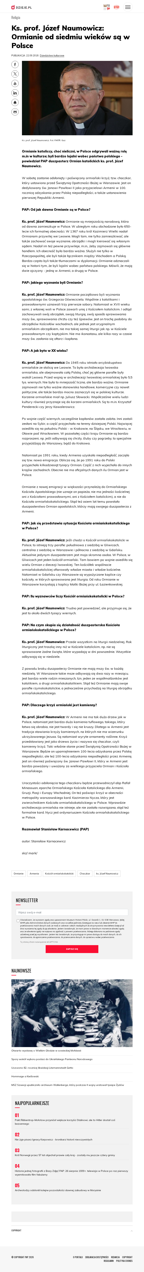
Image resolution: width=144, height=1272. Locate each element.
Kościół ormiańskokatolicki (59, 873)
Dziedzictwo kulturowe (52, 55)
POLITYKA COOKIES (124, 1261)
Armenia (34, 873)
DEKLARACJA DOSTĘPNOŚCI (97, 1257)
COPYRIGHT (127, 1257)
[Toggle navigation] (128, 7)
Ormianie (19, 873)
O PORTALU (78, 1257)
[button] (132, 1231)
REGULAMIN (109, 1261)
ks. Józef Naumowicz (107, 873)
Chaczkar (85, 873)
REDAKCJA (115, 1257)
